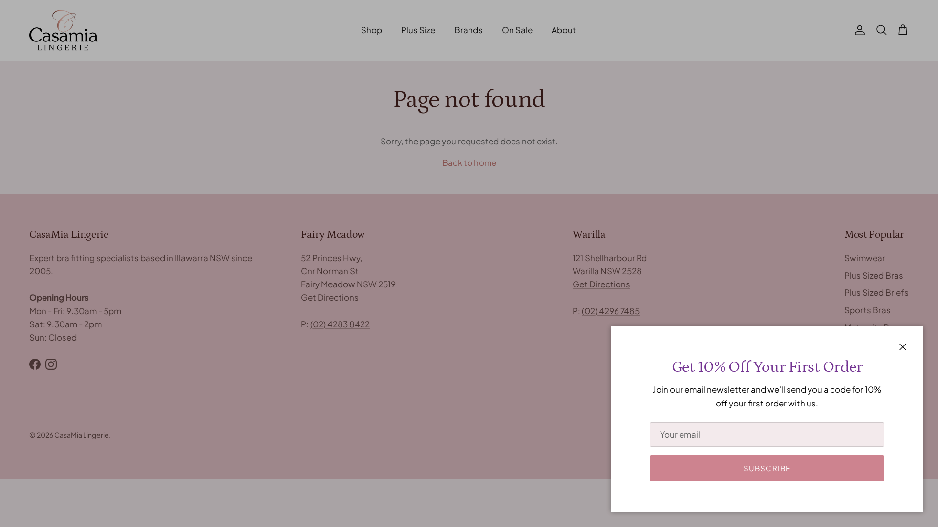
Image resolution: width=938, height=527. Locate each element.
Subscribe (767, 468)
